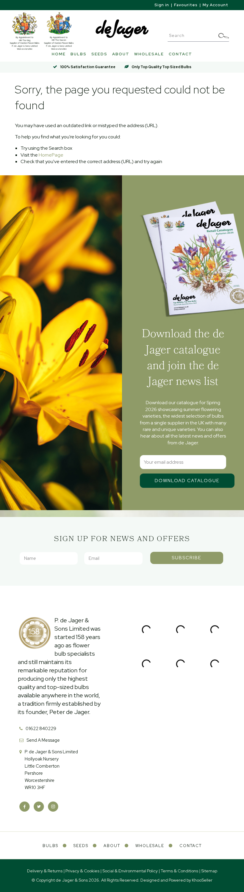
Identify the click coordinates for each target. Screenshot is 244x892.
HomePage (51, 155)
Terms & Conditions (179, 871)
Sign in (161, 4)
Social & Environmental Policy (130, 871)
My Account (215, 4)
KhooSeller (202, 880)
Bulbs (79, 54)
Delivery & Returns (44, 871)
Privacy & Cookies (82, 871)
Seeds (99, 54)
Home (59, 54)
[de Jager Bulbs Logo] (122, 28)
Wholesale (149, 54)
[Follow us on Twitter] (39, 807)
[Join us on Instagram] (53, 807)
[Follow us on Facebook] (24, 807)
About (120, 54)
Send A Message (43, 740)
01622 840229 (41, 729)
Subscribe (186, 558)
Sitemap (209, 871)
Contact (180, 54)
